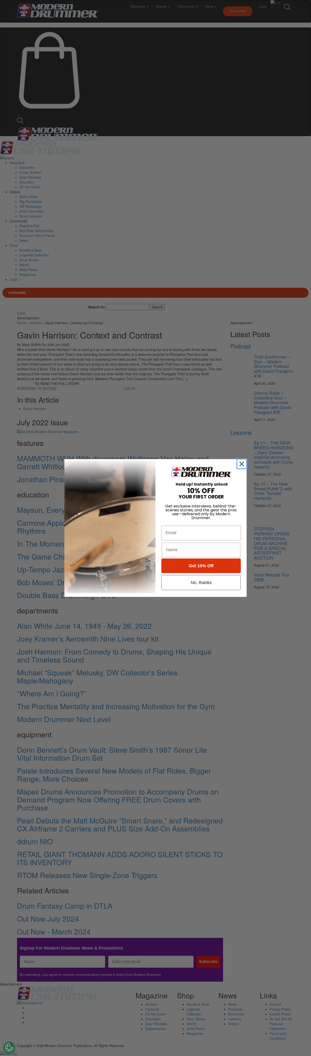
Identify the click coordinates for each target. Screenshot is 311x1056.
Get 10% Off (201, 565)
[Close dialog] (243, 464)
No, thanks (201, 582)
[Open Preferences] (9, 1047)
